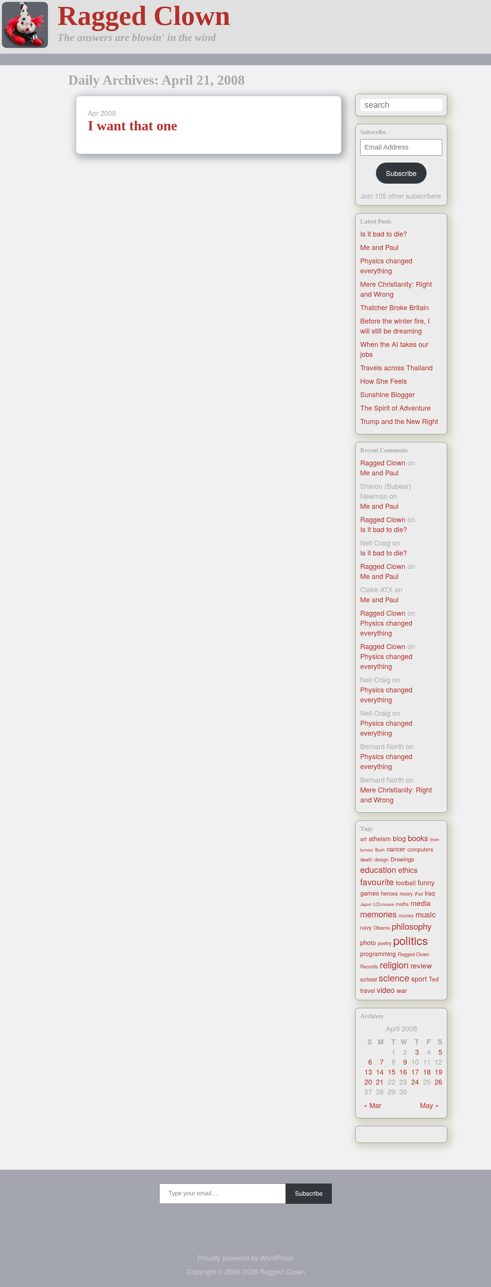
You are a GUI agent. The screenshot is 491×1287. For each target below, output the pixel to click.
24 (415, 1081)
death (366, 859)
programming (378, 953)
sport (419, 978)
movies (406, 915)
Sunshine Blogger (387, 394)
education (378, 869)
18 (427, 1072)
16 (403, 1072)
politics (410, 940)
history (406, 894)
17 (415, 1072)
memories (378, 914)
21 (380, 1081)
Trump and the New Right (399, 421)
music (425, 914)
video (386, 989)
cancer (396, 848)
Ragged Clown (144, 15)
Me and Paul (379, 247)
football (406, 882)
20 (368, 1081)
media (420, 902)
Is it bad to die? (383, 233)
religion (394, 964)
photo (368, 942)
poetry (384, 943)
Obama (382, 927)
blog (399, 838)
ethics (408, 870)
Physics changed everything (386, 265)
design (381, 859)
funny (426, 882)
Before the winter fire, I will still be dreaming (395, 325)
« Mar (372, 1105)
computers (420, 849)
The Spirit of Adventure (395, 408)
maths (402, 904)
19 (438, 1072)
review (421, 965)
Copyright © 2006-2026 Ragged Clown (245, 1271)
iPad (419, 894)
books (418, 837)
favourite (377, 881)
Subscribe (401, 173)
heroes (389, 893)
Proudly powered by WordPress (245, 1257)
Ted (434, 979)
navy (366, 927)
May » (429, 1105)
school (368, 979)
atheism (380, 838)
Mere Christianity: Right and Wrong (396, 794)
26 (438, 1081)
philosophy (412, 926)
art (363, 839)
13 (368, 1072)
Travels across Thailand (396, 367)
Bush (380, 849)
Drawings (402, 859)
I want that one (132, 125)
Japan (365, 904)
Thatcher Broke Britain (394, 307)
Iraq (430, 893)
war (402, 990)
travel (367, 990)
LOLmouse (383, 904)
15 (391, 1072)
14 (380, 1072)
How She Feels (383, 381)
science (394, 977)
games (369, 892)
